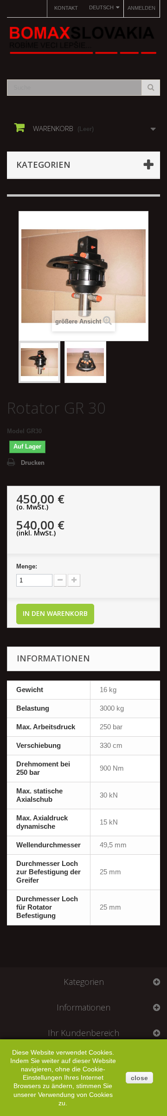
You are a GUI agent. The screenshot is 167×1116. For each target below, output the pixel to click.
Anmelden (141, 8)
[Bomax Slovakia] (83, 40)
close (139, 1078)
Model (16, 431)
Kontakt (66, 8)
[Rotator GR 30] (39, 362)
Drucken (33, 462)
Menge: (26, 566)
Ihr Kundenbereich (83, 1032)
